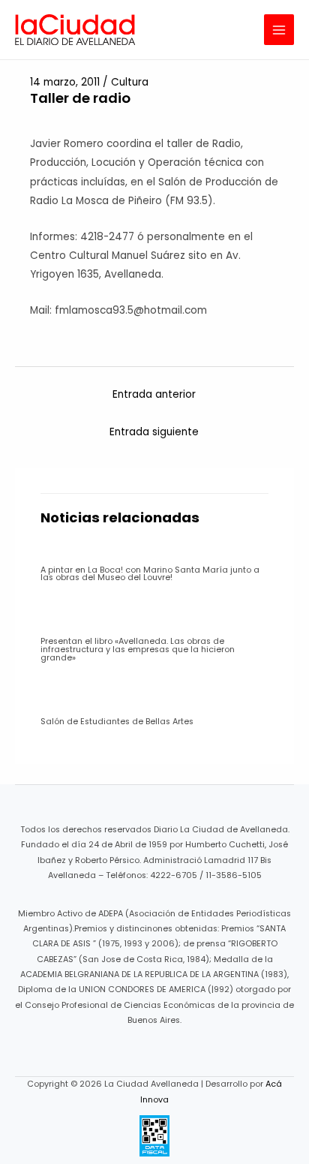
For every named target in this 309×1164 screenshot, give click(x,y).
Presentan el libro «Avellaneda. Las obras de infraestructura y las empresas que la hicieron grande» (137, 649)
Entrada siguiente (154, 432)
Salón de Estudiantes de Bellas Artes (117, 721)
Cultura (129, 82)
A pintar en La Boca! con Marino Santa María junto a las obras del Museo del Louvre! (150, 574)
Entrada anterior (154, 394)
